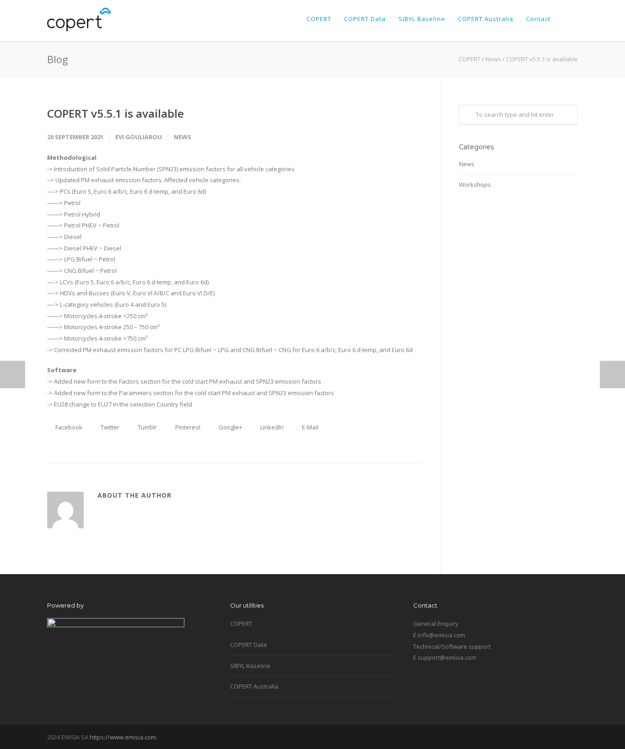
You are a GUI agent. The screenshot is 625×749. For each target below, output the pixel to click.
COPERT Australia (485, 19)
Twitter (109, 427)
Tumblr (146, 427)
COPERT (319, 19)
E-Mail (309, 427)
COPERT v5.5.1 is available (115, 113)
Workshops (475, 184)
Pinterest (187, 427)
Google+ (229, 427)
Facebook (68, 427)
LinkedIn (271, 427)
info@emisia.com (441, 635)
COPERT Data (365, 19)
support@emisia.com (447, 657)
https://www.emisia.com (123, 737)
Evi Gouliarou (138, 137)
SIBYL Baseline (422, 19)
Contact (538, 19)
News (493, 59)
